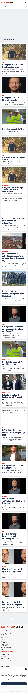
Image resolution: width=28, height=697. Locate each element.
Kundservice (17, 7)
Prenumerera (8, 7)
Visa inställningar (14, 691)
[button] (26, 669)
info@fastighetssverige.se (7, 651)
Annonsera (3, 636)
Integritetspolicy (13, 695)
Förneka (14, 687)
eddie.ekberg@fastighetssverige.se (9, 660)
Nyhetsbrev (4, 634)
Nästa (21, 619)
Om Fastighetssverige (6, 633)
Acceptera (14, 684)
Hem (2, 7)
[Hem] (8, 2)
